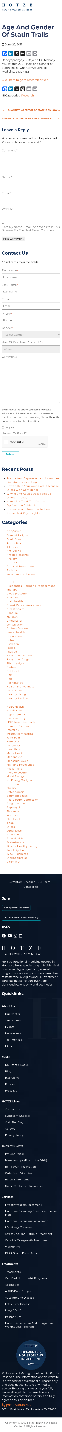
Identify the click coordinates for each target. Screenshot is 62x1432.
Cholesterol (14, 620)
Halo (10, 678)
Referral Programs (17, 1179)
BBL (9, 578)
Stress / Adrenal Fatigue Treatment (28, 1234)
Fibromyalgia (15, 663)
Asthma (12, 570)
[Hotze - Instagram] (15, 931)
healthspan (14, 690)
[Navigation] (56, 7)
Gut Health (14, 671)
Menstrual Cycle (17, 761)
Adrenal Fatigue (17, 535)
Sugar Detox (15, 830)
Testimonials (13, 1039)
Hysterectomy (16, 718)
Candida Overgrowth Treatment (26, 1240)
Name (7, 177)
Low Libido (14, 749)
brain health (15, 601)
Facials (11, 647)
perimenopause (17, 795)
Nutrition (13, 784)
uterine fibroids (17, 857)
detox (10, 640)
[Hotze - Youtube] (10, 931)
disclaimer (27, 1400)
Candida (12, 613)
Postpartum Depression (23, 799)
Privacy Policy (14, 1135)
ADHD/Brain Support (19, 1291)
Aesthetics (14, 543)
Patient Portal (14, 1154)
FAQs (8, 1046)
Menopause (14, 757)
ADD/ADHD (14, 531)
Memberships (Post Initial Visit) (26, 1160)
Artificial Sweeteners (20, 566)
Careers (10, 1128)
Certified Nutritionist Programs (26, 1278)
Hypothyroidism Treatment (23, 1204)
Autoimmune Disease (19, 1297)
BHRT (10, 582)
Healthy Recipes (18, 698)
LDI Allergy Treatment (20, 1227)
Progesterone (16, 803)
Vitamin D (13, 861)
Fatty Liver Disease (19, 655)
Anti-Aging (14, 550)
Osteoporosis (15, 792)
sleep (10, 822)
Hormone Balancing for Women (26, 1221)
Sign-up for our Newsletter (16, 908)
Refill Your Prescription (20, 1166)
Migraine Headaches (20, 764)
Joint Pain (13, 737)
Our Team (43, 882)
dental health (16, 632)
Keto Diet (13, 741)
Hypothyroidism (17, 714)
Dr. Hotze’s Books (17, 1065)
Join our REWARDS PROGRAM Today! (21, 918)
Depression (14, 636)
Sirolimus (13, 811)
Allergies (12, 547)
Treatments (13, 1272)
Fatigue (12, 651)
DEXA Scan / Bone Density (22, 1253)
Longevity (13, 745)
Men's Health (15, 753)
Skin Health (14, 819)
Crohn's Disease (17, 628)
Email (6, 193)
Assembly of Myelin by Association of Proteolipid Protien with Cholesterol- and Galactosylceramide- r (31, 118)
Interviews (12, 1077)
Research (27, 95)
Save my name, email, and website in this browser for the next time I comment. (31, 228)
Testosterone (15, 842)
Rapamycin (14, 807)
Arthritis (12, 562)
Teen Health (15, 838)
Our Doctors (13, 1020)
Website (7, 209)
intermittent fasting (20, 733)
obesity (12, 788)
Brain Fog (13, 597)
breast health (16, 609)
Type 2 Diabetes (17, 854)
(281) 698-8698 (18, 1405)
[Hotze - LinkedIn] (21, 931)
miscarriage (14, 768)
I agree (9, 427)
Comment (9, 150)
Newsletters (13, 1033)
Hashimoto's (15, 682)
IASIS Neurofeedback (21, 722)
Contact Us (31, 886)
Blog (8, 1071)
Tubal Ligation (16, 850)
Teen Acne (14, 834)
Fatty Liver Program (20, 659)
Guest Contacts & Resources (24, 1186)
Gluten (11, 667)
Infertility (13, 729)
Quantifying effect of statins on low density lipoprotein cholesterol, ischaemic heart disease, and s (34, 110)
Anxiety (12, 558)
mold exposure (17, 772)
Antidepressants (18, 554)
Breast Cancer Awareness (24, 605)
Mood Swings (16, 776)
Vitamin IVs (12, 1246)
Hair (9, 675)
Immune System (18, 726)
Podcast (10, 1084)
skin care (13, 815)
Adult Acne (14, 539)
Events (9, 1026)
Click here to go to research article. (25, 80)
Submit (11, 454)
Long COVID (13, 1310)
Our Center (12, 1014)
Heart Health (15, 706)
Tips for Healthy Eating (22, 846)
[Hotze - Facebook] (4, 931)
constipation (15, 624)
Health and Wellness (20, 686)
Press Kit (11, 1090)
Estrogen (13, 644)
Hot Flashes (14, 710)
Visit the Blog (14, 1122)
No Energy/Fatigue (19, 780)
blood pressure (17, 593)
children (12, 617)
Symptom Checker (22, 882)
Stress (11, 826)
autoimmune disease (21, 574)
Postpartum (13, 1317)
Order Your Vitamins (18, 1173)
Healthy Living (16, 694)
